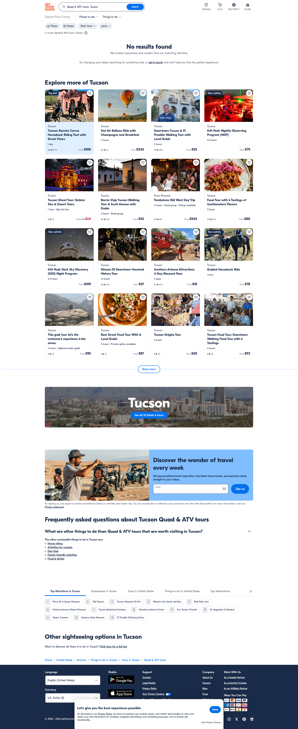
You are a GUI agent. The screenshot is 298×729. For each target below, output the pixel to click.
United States (64, 660)
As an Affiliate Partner (235, 688)
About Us (207, 677)
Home (48, 660)
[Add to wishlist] (90, 93)
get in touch (156, 62)
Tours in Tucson (131, 660)
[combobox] (93, 7)
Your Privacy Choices (153, 694)
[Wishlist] (206, 5)
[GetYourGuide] (49, 6)
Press (205, 694)
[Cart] (220, 5)
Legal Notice (149, 683)
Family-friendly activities (62, 555)
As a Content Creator (235, 683)
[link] (69, 122)
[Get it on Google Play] (121, 680)
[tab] (65, 591)
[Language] (234, 5)
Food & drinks (56, 558)
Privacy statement (54, 507)
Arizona (81, 660)
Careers (206, 683)
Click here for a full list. (113, 646)
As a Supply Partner (234, 677)
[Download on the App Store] (121, 693)
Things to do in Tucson (104, 660)
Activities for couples (60, 547)
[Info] (86, 33)
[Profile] (247, 5)
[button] (69, 122)
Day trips (53, 551)
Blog (204, 688)
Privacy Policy (149, 688)
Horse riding (55, 543)
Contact (146, 677)
